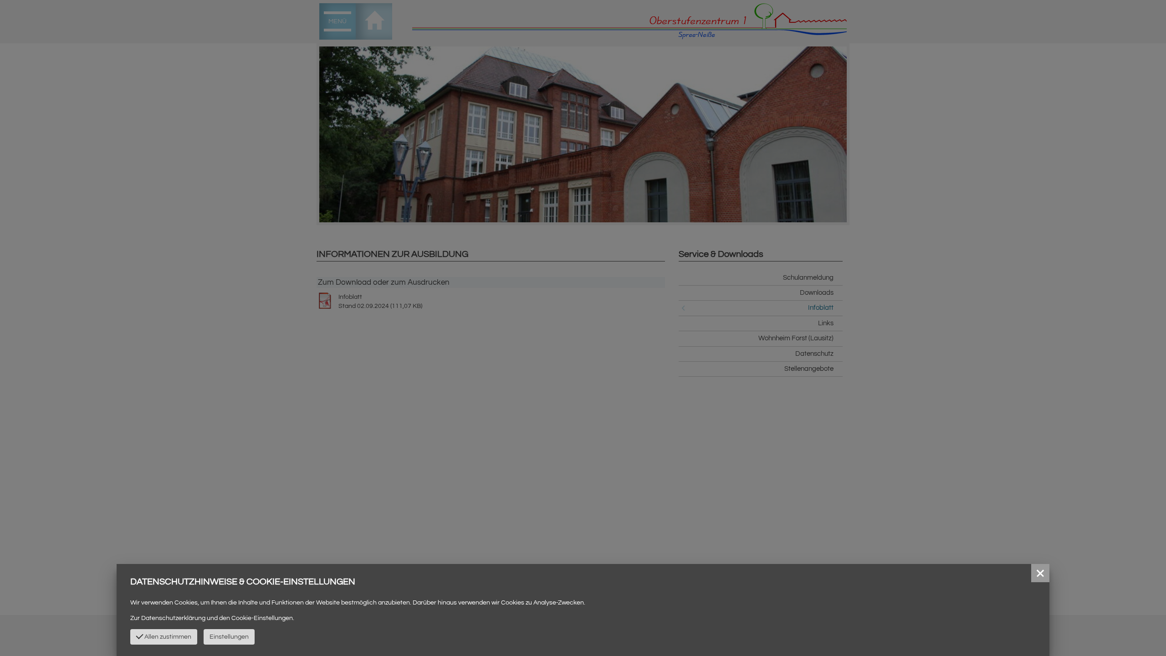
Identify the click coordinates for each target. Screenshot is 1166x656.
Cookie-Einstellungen (262, 618)
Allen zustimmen (167, 637)
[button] (1040, 573)
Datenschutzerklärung (173, 618)
